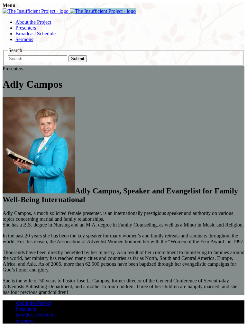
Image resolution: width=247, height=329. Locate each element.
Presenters (25, 28)
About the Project (33, 22)
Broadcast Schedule (35, 33)
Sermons (24, 39)
